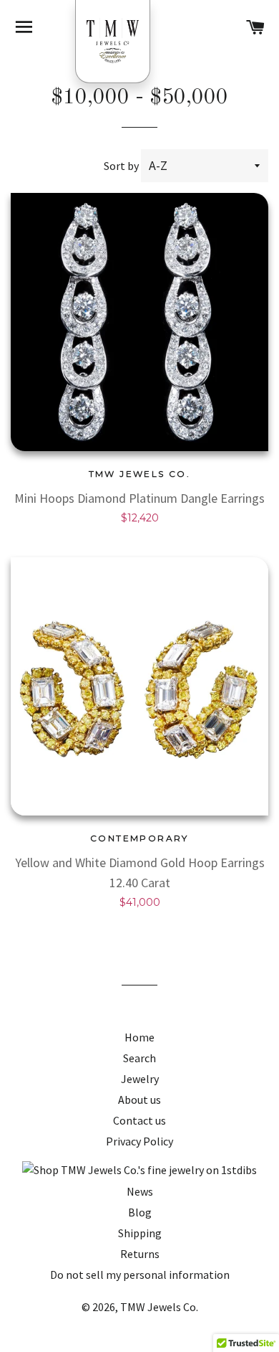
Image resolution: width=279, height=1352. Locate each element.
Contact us (139, 1120)
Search (139, 1058)
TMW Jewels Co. (159, 1307)
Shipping (140, 1233)
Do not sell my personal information (140, 1274)
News (140, 1191)
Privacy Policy (139, 1141)
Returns (140, 1254)
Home (139, 1037)
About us (139, 1099)
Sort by (121, 166)
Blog (140, 1212)
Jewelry (140, 1079)
